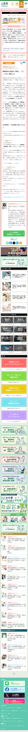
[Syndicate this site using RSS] (20, 242)
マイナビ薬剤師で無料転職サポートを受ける (14, 233)
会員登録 (3, 718)
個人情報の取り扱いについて (17, 718)
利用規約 (8, 718)
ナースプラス (4, 725)
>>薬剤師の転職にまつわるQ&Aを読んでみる (14, 197)
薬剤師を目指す (15, 710)
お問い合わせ (20, 721)
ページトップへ (14, 674)
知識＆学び (19, 707)
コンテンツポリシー (12, 721)
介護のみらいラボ (20, 725)
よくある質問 (4, 721)
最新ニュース (4, 713)
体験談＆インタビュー (5, 710)
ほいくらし (3, 728)
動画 (9, 713)
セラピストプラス (11, 725)
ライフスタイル (23, 710)
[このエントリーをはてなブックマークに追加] (17, 242)
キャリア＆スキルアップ (10, 707)
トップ (2, 707)
